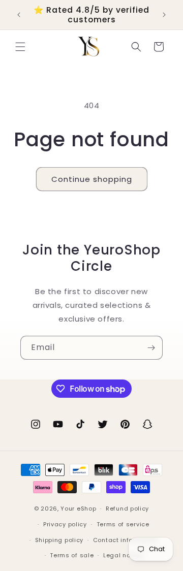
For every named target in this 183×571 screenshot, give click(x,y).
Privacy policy (65, 524)
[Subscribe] (151, 348)
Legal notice (122, 555)
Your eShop (78, 508)
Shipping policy (59, 540)
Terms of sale (72, 555)
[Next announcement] (164, 15)
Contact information (125, 540)
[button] (20, 47)
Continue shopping (91, 179)
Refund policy (127, 508)
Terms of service (123, 524)
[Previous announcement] (19, 15)
